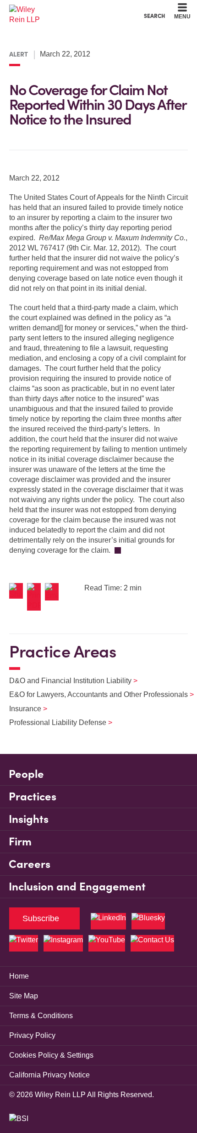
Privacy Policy (32, 1035)
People (26, 774)
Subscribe (40, 918)
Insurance (22, 709)
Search (154, 15)
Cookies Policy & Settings (51, 1055)
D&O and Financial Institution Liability (67, 681)
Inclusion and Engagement (77, 886)
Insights (29, 819)
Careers (29, 864)
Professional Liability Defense (55, 722)
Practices (32, 796)
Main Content (70, 9)
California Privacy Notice (49, 1075)
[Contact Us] (152, 943)
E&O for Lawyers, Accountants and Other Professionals (95, 694)
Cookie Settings (66, 9)
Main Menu (73, 9)
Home (19, 976)
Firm (20, 841)
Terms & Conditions (41, 1016)
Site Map (23, 996)
